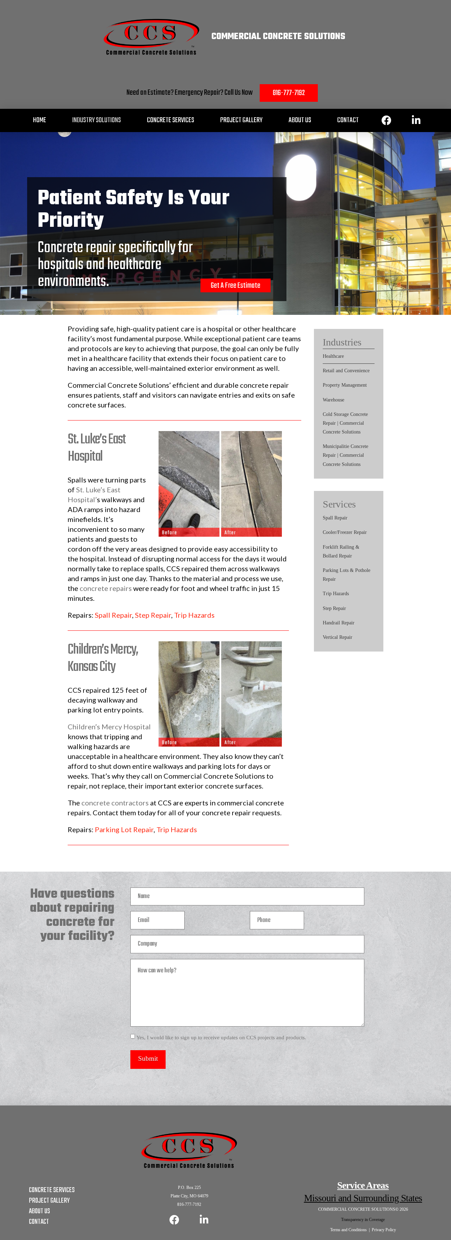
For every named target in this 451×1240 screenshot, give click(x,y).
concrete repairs (106, 588)
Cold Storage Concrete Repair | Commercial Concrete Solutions (345, 423)
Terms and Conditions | (351, 1229)
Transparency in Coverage (363, 1219)
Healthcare (333, 356)
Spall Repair (113, 615)
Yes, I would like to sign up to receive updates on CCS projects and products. (221, 1037)
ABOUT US (39, 1211)
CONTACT (39, 1221)
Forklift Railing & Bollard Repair (341, 551)
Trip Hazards (194, 615)
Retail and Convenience (346, 370)
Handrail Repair (338, 622)
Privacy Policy (384, 1229)
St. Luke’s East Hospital (96, 448)
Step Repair (153, 615)
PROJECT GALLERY (49, 1200)
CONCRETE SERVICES (52, 1190)
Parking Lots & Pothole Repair (346, 575)
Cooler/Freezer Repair (345, 532)
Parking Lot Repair (124, 829)
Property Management (345, 385)
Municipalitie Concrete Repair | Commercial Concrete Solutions (345, 455)
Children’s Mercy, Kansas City (103, 658)
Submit (148, 1058)
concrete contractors (115, 802)
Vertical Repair (337, 637)
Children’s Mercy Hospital (109, 726)
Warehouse (333, 400)
